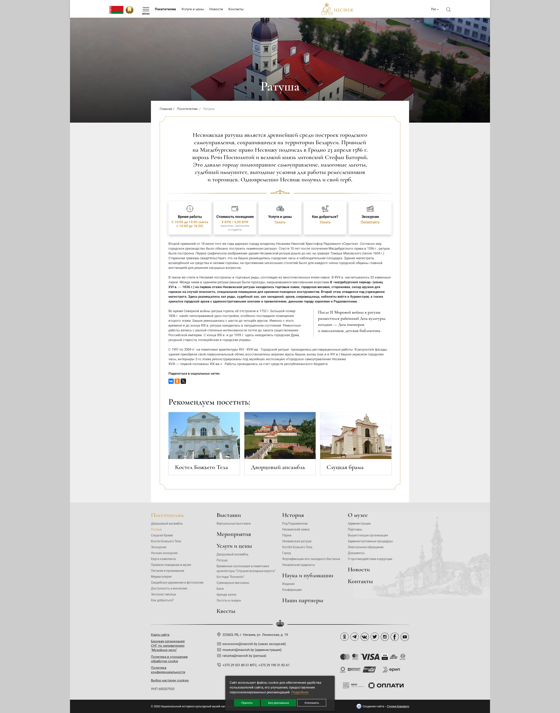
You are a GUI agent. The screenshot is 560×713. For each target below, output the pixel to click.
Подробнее (299, 692)
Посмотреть (370, 222)
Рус (433, 9)
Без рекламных (278, 702)
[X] (183, 381)
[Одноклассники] (177, 381)
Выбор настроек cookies (170, 680)
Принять (247, 702)
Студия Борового (398, 706)
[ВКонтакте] (171, 381)
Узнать (280, 222)
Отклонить (311, 702)
